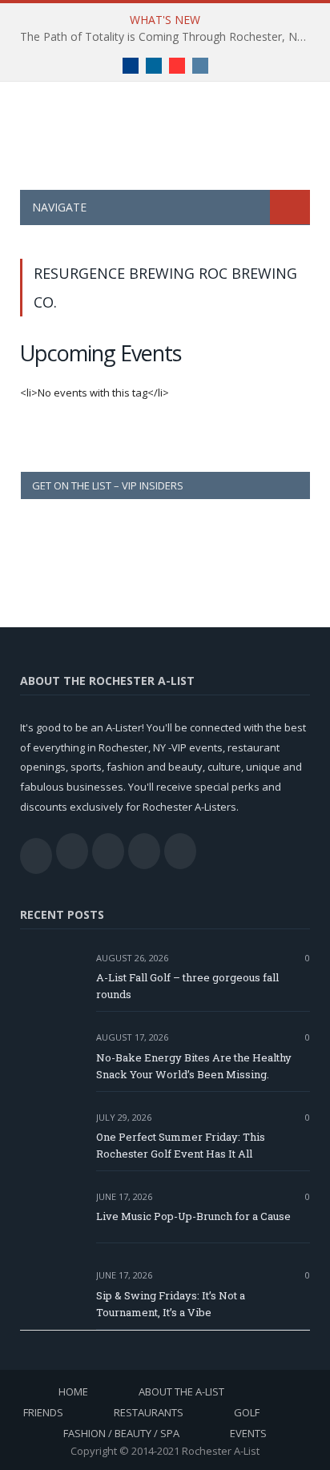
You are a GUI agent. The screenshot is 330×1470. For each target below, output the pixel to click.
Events (248, 1433)
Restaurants (148, 1412)
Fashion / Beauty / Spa (121, 1433)
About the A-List (181, 1391)
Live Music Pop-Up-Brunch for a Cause (193, 1216)
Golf (247, 1412)
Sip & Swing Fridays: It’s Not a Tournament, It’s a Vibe (170, 1303)
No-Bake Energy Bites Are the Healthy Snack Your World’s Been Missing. (194, 1065)
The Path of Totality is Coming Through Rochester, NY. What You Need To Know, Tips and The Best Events (169, 37)
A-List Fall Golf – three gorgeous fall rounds (187, 985)
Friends (43, 1412)
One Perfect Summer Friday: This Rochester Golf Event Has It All (180, 1145)
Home (73, 1391)
